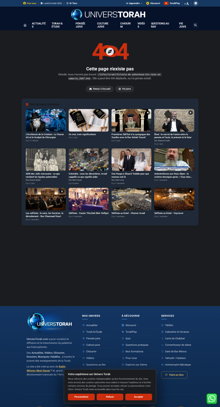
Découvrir (131, 325)
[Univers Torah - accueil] (51, 322)
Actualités (39, 25)
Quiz (128, 338)
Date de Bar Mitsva (175, 351)
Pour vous (131, 358)
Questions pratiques (137, 344)
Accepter (138, 396)
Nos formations (134, 351)
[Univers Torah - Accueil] (110, 15)
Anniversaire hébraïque (178, 364)
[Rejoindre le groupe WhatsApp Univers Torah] (212, 399)
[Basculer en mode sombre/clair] (195, 3)
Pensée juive (80, 25)
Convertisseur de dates (178, 344)
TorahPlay (131, 331)
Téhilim (169, 325)
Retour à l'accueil (101, 88)
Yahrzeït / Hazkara (175, 358)
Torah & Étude (57, 25)
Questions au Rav (160, 25)
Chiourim (125, 25)
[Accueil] (25, 25)
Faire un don (176, 374)
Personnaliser (81, 396)
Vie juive (182, 25)
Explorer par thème (136, 364)
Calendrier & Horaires (177, 331)
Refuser (110, 396)
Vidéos (141, 25)
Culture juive (102, 25)
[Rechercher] (195, 25)
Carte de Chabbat (175, 338)
